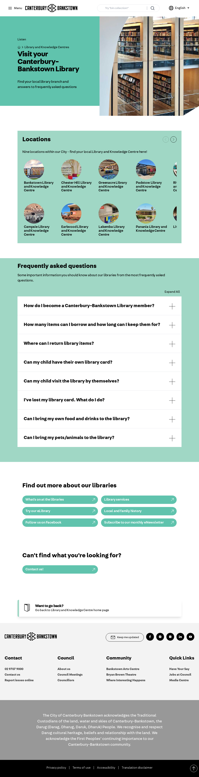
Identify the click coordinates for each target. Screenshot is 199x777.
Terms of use (81, 767)
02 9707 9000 (14, 669)
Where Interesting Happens (125, 680)
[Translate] (172, 8)
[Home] (51, 8)
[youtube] (190, 637)
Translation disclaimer (137, 767)
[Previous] (166, 139)
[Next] (173, 139)
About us (64, 669)
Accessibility (106, 767)
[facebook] (150, 637)
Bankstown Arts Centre (122, 669)
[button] (99, 306)
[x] (170, 637)
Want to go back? (49, 606)
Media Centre (179, 680)
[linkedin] (180, 637)
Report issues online (19, 680)
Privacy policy (56, 767)
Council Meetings (70, 674)
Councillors (66, 680)
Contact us (12, 674)
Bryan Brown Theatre (121, 674)
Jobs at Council (180, 674)
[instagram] (160, 637)
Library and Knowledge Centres (46, 47)
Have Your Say (179, 669)
